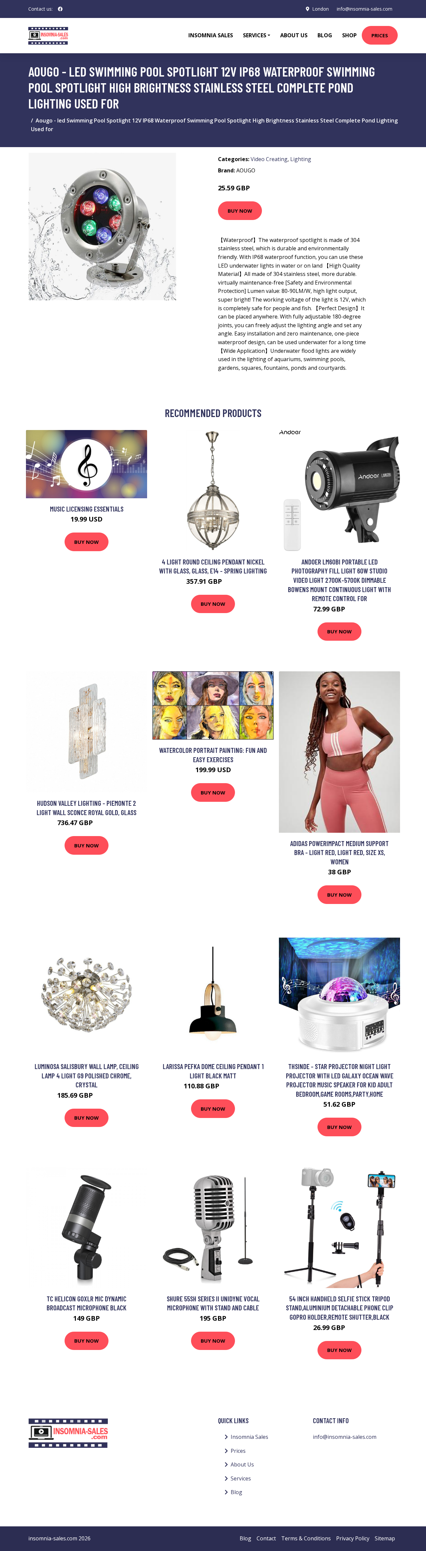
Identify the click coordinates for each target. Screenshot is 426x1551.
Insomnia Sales (210, 35)
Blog (325, 35)
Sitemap (385, 1538)
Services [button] (254, 35)
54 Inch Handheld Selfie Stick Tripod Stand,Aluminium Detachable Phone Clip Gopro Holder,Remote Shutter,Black (339, 1307)
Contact (266, 1538)
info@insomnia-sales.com (364, 9)
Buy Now (240, 210)
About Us (294, 35)
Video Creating (269, 159)
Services (241, 1478)
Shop (349, 35)
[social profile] (60, 9)
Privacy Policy (352, 1538)
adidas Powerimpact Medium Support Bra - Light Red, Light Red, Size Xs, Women (339, 852)
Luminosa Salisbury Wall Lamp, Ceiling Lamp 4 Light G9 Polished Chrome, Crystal (87, 1075)
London (320, 9)
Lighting (300, 159)
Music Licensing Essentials (86, 509)
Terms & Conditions (306, 1538)
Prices (379, 35)
